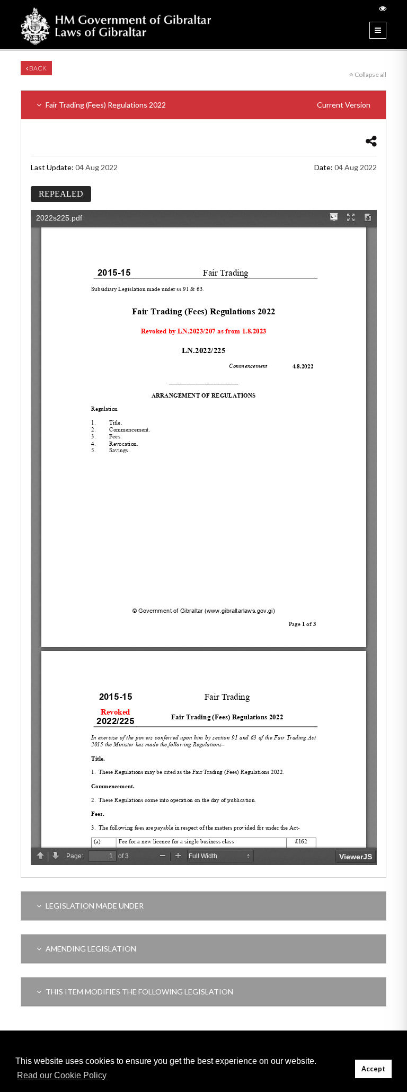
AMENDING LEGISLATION (90, 948)
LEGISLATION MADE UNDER (94, 905)
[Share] (371, 140)
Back (37, 68)
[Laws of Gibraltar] (116, 24)
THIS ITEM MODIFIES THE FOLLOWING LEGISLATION (138, 991)
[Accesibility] (382, 8)
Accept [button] (373, 1069)
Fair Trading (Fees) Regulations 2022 (207, 104)
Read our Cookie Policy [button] (62, 1075)
